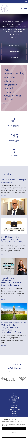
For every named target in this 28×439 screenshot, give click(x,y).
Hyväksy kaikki (14, 428)
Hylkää (14, 436)
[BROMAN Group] (22, 378)
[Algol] (8, 378)
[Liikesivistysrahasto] (4, 8)
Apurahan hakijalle (14, 45)
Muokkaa (14, 432)
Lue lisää (13, 37)
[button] (22, 8)
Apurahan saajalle (14, 51)
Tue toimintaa (14, 57)
